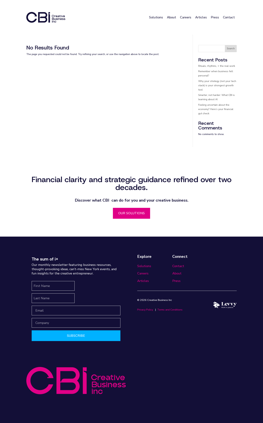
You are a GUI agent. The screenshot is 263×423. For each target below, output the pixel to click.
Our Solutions (131, 213)
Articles (201, 17)
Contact (229, 17)
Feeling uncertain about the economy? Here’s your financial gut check (215, 109)
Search (231, 48)
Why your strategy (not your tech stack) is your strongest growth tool (217, 85)
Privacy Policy (145, 309)
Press (215, 17)
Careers (185, 17)
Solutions (156, 17)
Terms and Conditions (169, 309)
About (171, 17)
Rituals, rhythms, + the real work (216, 66)
